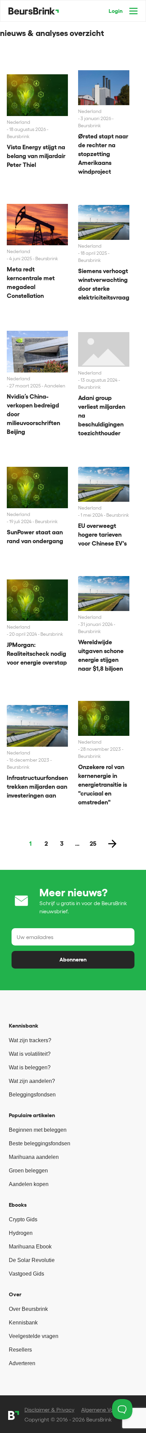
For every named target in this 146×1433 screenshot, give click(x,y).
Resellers (20, 1350)
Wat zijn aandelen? (32, 1081)
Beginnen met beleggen (38, 1130)
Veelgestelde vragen (33, 1336)
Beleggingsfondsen (32, 1094)
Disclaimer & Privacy (49, 1410)
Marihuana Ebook (30, 1246)
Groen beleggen (28, 1170)
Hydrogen (21, 1233)
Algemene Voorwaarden (111, 1410)
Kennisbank (23, 1322)
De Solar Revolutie (32, 1260)
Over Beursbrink (28, 1309)
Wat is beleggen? (30, 1067)
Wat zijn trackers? (30, 1040)
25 (93, 843)
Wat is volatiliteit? (30, 1054)
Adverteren (22, 1363)
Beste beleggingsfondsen (39, 1143)
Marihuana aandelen (34, 1157)
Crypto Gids (23, 1219)
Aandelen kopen (29, 1184)
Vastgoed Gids (26, 1274)
